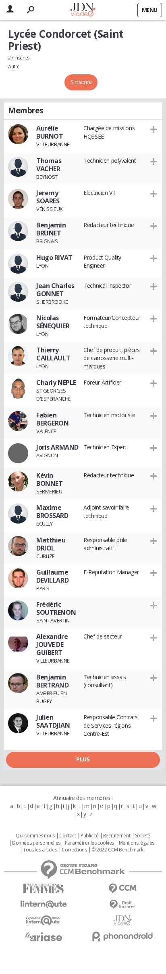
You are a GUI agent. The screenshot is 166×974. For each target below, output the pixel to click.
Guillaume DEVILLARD (52, 576)
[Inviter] (153, 129)
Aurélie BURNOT (49, 132)
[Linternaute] (43, 904)
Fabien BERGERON (52, 419)
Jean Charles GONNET (55, 289)
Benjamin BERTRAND (52, 681)
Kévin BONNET (49, 479)
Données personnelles (36, 843)
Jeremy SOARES (47, 196)
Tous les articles (40, 850)
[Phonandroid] (122, 936)
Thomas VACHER (48, 164)
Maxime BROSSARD (52, 511)
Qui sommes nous (35, 836)
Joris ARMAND (57, 447)
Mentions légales (136, 843)
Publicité (89, 836)
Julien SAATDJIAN (53, 721)
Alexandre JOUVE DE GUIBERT (52, 644)
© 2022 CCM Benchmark (117, 850)
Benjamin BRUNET (51, 229)
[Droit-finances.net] (122, 905)
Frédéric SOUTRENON (56, 608)
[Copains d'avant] (43, 920)
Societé (142, 836)
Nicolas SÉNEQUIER (52, 321)
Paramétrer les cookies (89, 843)
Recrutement (116, 836)
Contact (67, 836)
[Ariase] (43, 936)
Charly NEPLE (56, 382)
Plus (82, 759)
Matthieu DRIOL (51, 544)
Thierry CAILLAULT (53, 354)
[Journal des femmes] (43, 889)
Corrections (74, 850)
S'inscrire (81, 82)
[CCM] (122, 889)
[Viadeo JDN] (122, 920)
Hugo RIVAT (54, 257)
